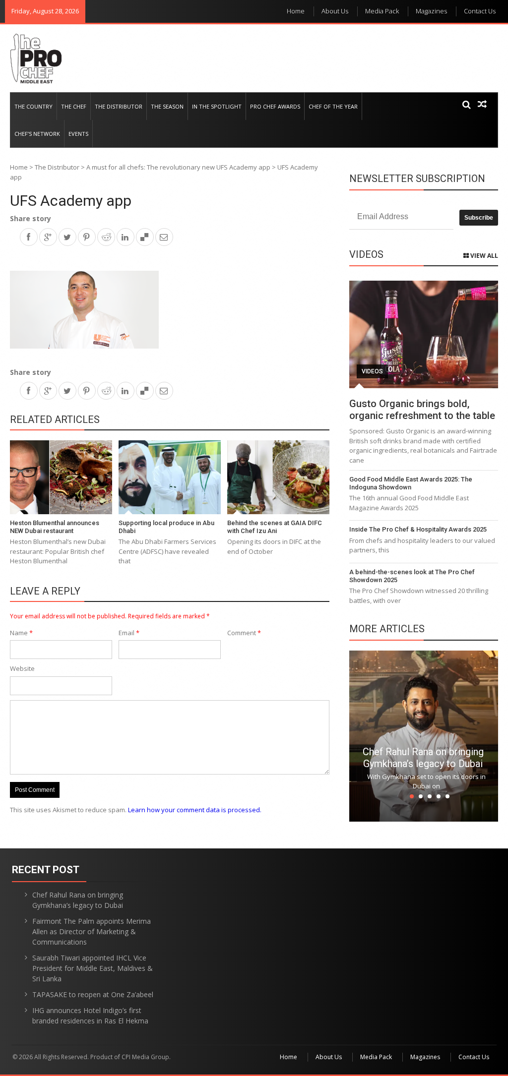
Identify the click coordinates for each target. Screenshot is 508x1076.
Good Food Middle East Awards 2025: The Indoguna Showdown (410, 483)
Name (21, 632)
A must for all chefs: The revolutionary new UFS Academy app (178, 167)
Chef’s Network (37, 133)
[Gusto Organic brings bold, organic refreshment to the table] (423, 334)
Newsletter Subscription (417, 178)
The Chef (73, 106)
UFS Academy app (70, 200)
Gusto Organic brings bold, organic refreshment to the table (422, 409)
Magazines (431, 10)
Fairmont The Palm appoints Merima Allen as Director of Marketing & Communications (91, 931)
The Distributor (118, 106)
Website (22, 668)
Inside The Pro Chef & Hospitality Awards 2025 (418, 529)
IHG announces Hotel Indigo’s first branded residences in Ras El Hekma (90, 1015)
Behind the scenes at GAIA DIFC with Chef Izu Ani (274, 527)
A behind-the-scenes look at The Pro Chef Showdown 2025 (412, 576)
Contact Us (480, 10)
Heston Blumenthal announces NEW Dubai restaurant (54, 527)
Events (78, 133)
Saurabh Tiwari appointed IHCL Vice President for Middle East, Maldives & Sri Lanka (92, 968)
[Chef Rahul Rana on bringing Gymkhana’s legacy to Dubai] (423, 735)
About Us (334, 10)
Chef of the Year (333, 106)
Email (129, 632)
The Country (33, 106)
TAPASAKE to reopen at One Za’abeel (92, 994)
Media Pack (382, 10)
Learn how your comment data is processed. (194, 809)
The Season (167, 106)
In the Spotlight (217, 106)
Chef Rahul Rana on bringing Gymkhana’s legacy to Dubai (423, 758)
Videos (372, 371)
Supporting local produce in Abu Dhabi (166, 527)
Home (296, 10)
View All (483, 255)
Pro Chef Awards (275, 106)
